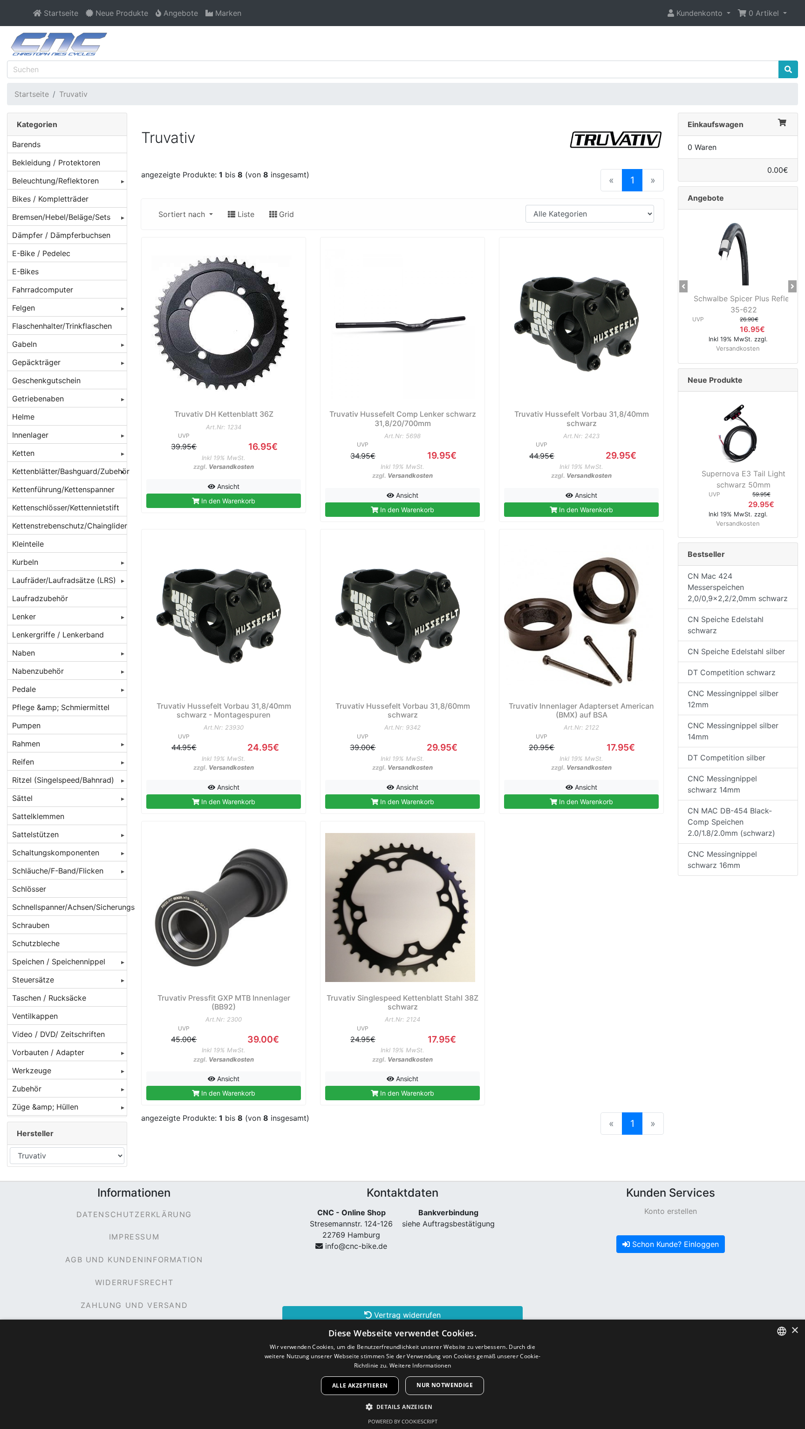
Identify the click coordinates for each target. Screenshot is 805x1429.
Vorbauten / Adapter (48, 1052)
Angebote (706, 198)
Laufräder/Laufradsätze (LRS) (64, 580)
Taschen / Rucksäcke (49, 997)
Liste (244, 214)
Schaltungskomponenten (55, 852)
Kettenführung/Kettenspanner (63, 489)
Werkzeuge (31, 1070)
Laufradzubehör (40, 598)
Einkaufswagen (716, 124)
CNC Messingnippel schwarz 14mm (722, 784)
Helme (23, 416)
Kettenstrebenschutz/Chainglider (69, 525)
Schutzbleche (36, 943)
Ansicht (227, 486)
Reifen (23, 761)
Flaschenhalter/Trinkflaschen (62, 326)
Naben (23, 652)
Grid (285, 214)
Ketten (23, 453)
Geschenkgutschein (46, 380)
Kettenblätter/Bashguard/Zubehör (69, 471)
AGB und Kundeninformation (134, 1259)
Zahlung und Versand (134, 1305)
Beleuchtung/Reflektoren (55, 180)
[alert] (402, 1374)
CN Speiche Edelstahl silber (736, 651)
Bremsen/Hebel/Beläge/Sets (61, 217)
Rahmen (26, 743)
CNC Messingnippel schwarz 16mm (722, 859)
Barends (26, 144)
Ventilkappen (35, 1016)
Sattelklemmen (38, 816)
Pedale (24, 689)
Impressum (134, 1236)
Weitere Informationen (420, 1365)
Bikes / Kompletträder (50, 198)
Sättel (22, 798)
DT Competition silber (726, 757)
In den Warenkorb (227, 501)
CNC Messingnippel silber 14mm (733, 731)
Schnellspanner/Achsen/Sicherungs (69, 907)
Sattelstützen (35, 834)
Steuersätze (33, 979)
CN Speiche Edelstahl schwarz (726, 625)
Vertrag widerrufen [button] (406, 1315)
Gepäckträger (36, 362)
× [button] (794, 1330)
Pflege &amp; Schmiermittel (60, 707)
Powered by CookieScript (402, 1421)
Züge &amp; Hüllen (45, 1106)
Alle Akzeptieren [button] (360, 1385)
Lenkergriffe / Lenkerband (58, 634)
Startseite (31, 94)
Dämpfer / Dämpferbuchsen (61, 235)
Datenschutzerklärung (134, 1214)
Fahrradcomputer (42, 289)
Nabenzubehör (38, 671)
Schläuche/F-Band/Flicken (57, 870)
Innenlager (30, 435)
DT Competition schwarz (732, 672)
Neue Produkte (715, 380)
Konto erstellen (670, 1211)
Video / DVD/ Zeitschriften (58, 1034)
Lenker (24, 616)
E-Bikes (25, 271)
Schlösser (29, 889)
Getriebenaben (38, 398)
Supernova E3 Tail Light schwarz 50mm (743, 479)
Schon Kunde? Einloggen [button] (674, 1244)
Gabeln (24, 344)
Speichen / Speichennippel (58, 961)
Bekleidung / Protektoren (56, 162)
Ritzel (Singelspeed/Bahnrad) (63, 780)
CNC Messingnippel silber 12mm (733, 699)
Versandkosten (231, 466)
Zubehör (26, 1088)
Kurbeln (25, 562)
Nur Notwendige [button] (444, 1385)
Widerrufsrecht (134, 1282)
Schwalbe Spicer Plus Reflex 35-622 (743, 304)
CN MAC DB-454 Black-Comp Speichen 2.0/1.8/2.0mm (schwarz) (731, 822)
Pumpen (26, 725)
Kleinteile (28, 544)
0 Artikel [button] (763, 13)
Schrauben (30, 925)
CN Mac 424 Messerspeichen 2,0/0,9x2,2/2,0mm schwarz (738, 587)
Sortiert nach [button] (182, 214)
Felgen (23, 307)
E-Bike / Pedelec (41, 253)
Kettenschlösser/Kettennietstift (65, 507)
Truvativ (73, 94)
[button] (699, 13)
